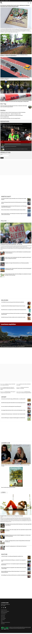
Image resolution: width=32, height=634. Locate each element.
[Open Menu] (30, 3)
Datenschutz (3, 623)
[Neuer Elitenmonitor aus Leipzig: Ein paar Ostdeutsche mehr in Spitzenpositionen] (29, 310)
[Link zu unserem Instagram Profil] (3, 607)
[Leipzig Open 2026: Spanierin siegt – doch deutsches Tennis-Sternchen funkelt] (29, 415)
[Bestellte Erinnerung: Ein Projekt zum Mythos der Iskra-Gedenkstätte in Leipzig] (29, 318)
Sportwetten (3, 619)
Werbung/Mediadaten (4, 612)
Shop (9, 0)
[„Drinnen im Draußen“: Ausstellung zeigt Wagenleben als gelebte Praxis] (29, 557)
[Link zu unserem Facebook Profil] (2, 607)
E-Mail (1, 154)
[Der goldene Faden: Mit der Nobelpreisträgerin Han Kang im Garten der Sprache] (29, 307)
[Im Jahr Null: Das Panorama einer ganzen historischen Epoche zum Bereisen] (29, 303)
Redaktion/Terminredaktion (5, 611)
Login (30, 0)
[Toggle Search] (28, 3)
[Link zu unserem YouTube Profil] (5, 607)
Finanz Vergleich (3, 618)
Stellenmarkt (6, 0)
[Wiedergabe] (16, 132)
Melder (3, 110)
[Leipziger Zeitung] (1, 3)
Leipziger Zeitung (2, 0)
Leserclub (5, 443)
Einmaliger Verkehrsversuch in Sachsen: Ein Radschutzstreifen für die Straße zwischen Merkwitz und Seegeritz (7, 388)
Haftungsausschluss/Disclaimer (5, 622)
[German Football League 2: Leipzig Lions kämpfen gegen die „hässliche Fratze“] (29, 419)
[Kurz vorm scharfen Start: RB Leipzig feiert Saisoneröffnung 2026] (29, 407)
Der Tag (3, 104)
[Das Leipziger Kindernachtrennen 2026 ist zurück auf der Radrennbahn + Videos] (29, 411)
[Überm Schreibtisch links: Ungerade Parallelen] (16, 477)
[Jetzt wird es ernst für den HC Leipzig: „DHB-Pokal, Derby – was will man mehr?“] (29, 400)
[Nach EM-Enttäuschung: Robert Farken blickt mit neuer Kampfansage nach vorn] (29, 403)
